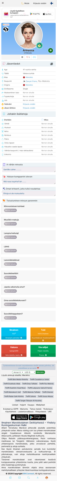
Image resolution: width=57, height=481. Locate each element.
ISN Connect (28, 473)
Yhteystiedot (40, 411)
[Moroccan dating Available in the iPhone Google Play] (37, 415)
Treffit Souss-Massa (45, 396)
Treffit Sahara (31, 396)
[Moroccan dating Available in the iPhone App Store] (20, 415)
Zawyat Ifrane (31, 81)
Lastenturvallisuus (25, 411)
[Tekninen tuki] (47, 477)
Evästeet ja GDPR (10, 409)
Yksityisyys (48, 409)
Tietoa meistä (35, 409)
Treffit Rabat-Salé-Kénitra (14, 396)
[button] (3, 3)
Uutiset (15, 405)
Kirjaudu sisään (39, 3)
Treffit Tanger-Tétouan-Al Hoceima (28, 401)
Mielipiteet (40, 405)
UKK (50, 411)
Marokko (29, 77)
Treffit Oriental (47, 392)
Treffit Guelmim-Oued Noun (15, 388)
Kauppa (31, 405)
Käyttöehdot (10, 411)
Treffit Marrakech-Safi (12, 392)
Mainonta (24, 409)
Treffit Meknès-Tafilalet (31, 392)
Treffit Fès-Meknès (46, 384)
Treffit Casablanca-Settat (39, 379)
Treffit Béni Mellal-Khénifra (18, 379)
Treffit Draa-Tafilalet (29, 384)
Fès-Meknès (44, 81)
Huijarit (23, 405)
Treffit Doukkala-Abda (12, 384)
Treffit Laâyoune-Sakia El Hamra (40, 388)
